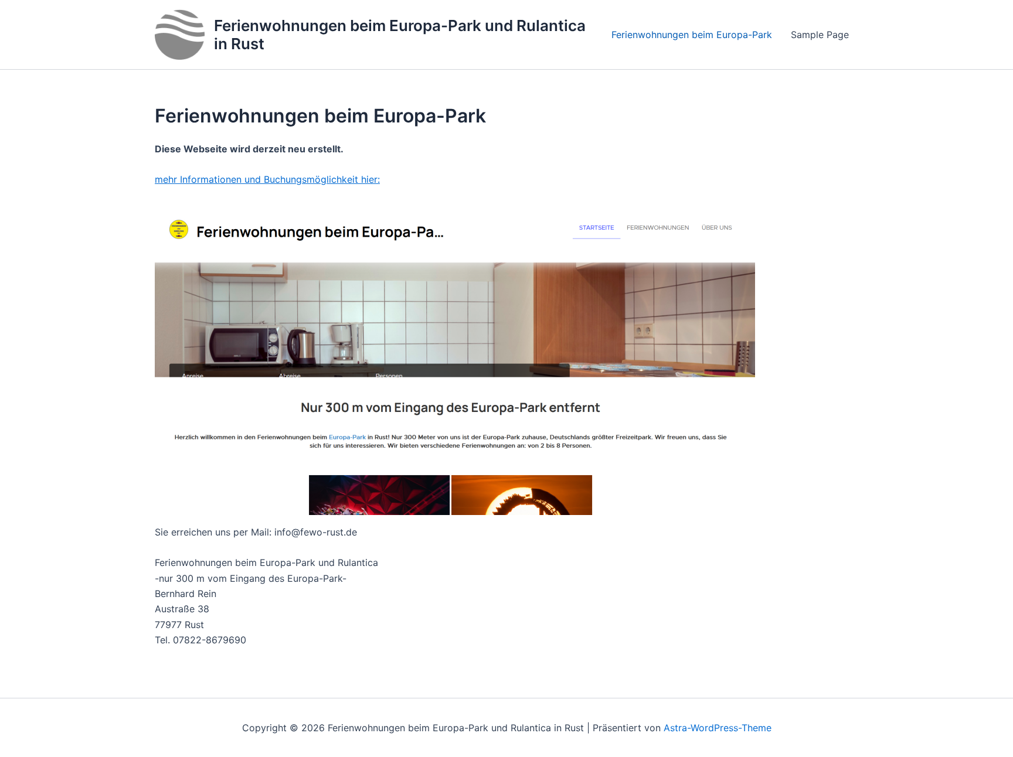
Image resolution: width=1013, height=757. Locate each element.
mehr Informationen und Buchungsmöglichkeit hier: (267, 179)
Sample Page (820, 34)
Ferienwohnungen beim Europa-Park (691, 34)
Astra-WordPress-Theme (717, 728)
